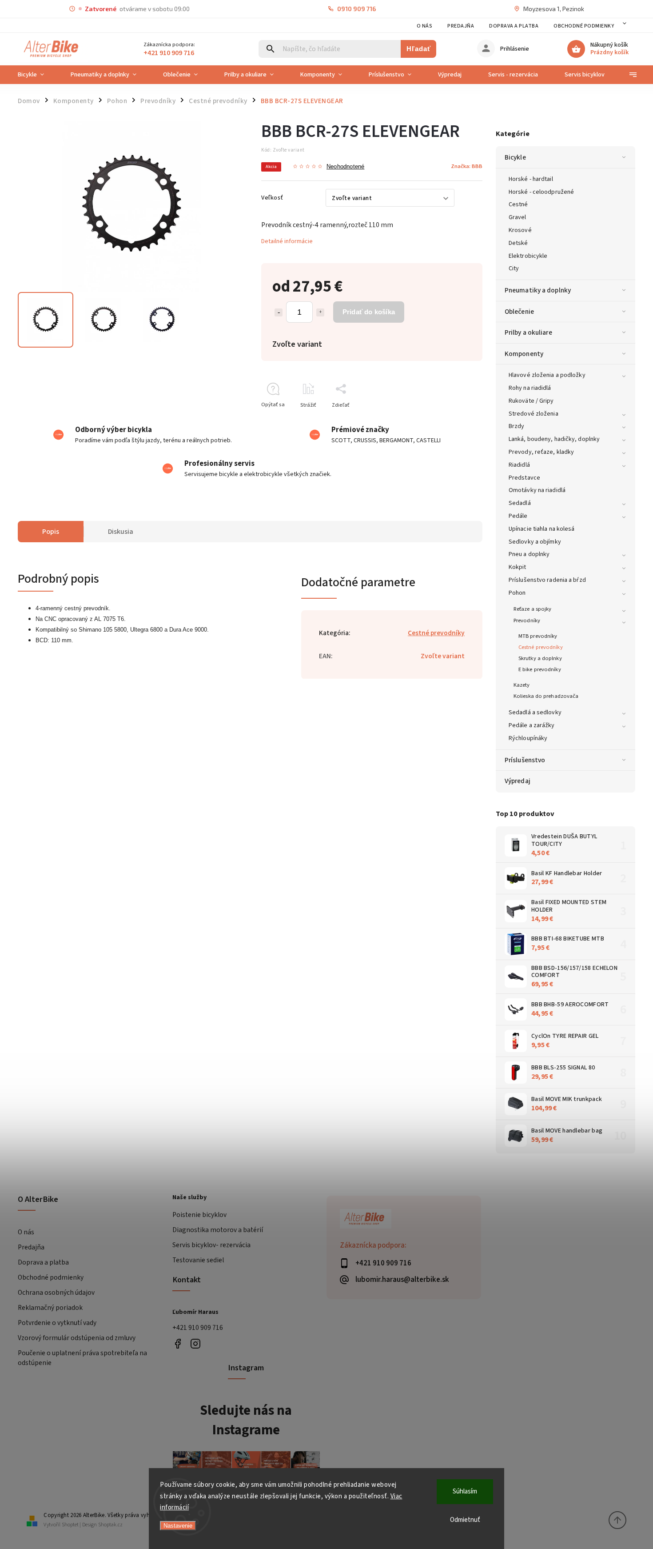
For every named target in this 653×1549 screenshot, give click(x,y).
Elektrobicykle (528, 256)
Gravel (517, 217)
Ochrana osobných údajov (56, 1292)
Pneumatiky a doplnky (538, 290)
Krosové (520, 230)
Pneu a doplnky (529, 554)
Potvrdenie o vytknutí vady (57, 1323)
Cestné (518, 204)
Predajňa (460, 26)
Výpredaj (517, 781)
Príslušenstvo (525, 760)
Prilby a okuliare (528, 332)
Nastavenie (177, 1525)
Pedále (518, 516)
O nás (425, 26)
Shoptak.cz (110, 1525)
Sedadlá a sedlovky (535, 712)
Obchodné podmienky (583, 26)
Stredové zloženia (533, 413)
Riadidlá (519, 464)
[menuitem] (37, 74)
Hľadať (418, 48)
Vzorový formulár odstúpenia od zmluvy (76, 1338)
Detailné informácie (287, 241)
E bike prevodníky (539, 669)
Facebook (177, 1343)
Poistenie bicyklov (199, 1215)
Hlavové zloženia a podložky (547, 375)
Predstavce (524, 477)
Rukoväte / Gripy (531, 400)
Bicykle (515, 157)
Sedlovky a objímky (535, 541)
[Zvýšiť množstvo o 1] (320, 312)
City (514, 268)
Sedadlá (520, 503)
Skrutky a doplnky (540, 658)
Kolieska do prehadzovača (546, 696)
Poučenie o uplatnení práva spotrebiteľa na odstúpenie (82, 1358)
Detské (518, 243)
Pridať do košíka (368, 312)
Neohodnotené (345, 167)
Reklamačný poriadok (50, 1308)
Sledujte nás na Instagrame (246, 1420)
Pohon (517, 592)
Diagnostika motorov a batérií (217, 1230)
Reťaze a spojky (533, 609)
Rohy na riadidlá (530, 388)
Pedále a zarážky (532, 725)
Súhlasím (465, 1491)
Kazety (522, 685)
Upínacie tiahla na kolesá (542, 528)
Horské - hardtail (531, 179)
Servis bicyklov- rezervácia (211, 1245)
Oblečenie (519, 311)
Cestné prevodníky (540, 647)
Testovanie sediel (198, 1260)
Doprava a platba (513, 26)
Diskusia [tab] (120, 531)
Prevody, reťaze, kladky (541, 452)
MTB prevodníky (537, 636)
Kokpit (517, 567)
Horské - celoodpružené (541, 192)
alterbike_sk (195, 1343)
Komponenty (524, 354)
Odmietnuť (465, 1520)
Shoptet (70, 1525)
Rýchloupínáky (528, 738)
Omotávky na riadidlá (537, 490)
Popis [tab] (50, 531)
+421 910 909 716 (197, 1328)
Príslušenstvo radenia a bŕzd (547, 580)
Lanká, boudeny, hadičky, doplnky (554, 439)
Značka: (466, 166)
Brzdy (517, 426)
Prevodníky (527, 620)
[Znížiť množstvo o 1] (279, 312)
